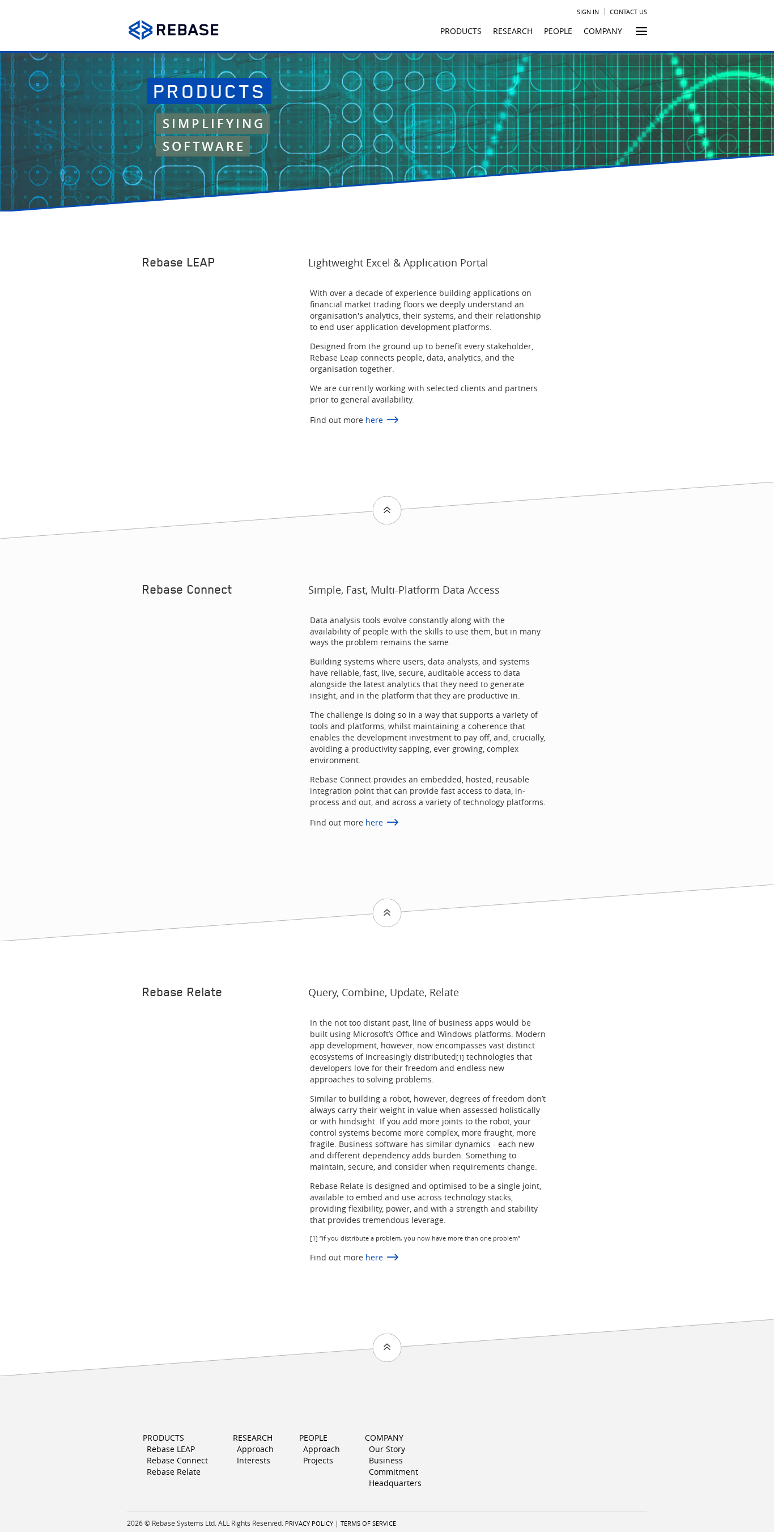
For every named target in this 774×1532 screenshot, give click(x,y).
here (375, 419)
